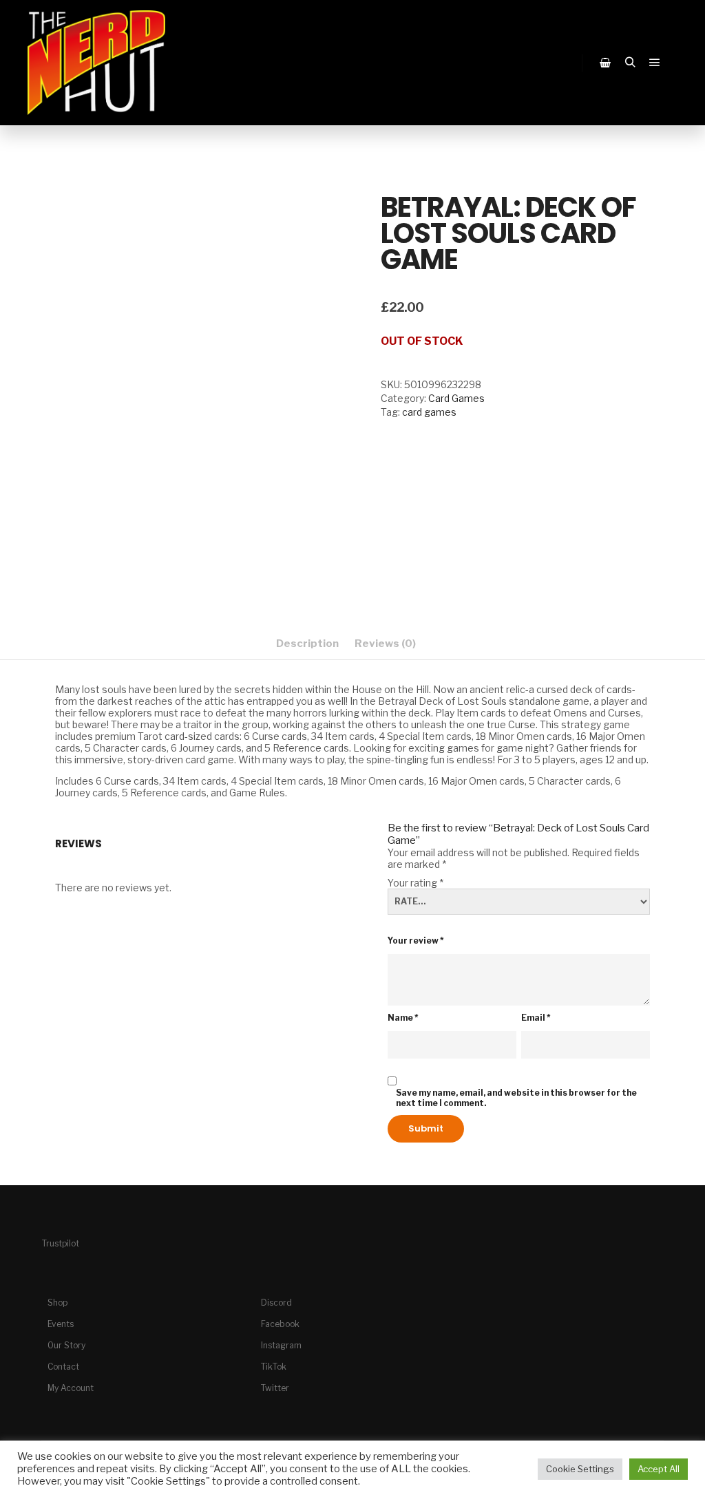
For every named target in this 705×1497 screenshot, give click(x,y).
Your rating (415, 883)
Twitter (275, 1388)
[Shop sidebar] (605, 63)
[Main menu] (654, 63)
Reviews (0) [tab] (385, 643)
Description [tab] (307, 643)
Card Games (456, 398)
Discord (276, 1302)
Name (403, 1017)
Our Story (66, 1345)
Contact (63, 1366)
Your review (416, 940)
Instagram (281, 1345)
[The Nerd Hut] (96, 62)
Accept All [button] (659, 1468)
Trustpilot (60, 1243)
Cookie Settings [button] (580, 1468)
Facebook (280, 1324)
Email (536, 1017)
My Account (71, 1388)
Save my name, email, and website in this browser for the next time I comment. (516, 1097)
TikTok (273, 1366)
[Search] (630, 63)
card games (429, 412)
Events (61, 1324)
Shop (57, 1302)
